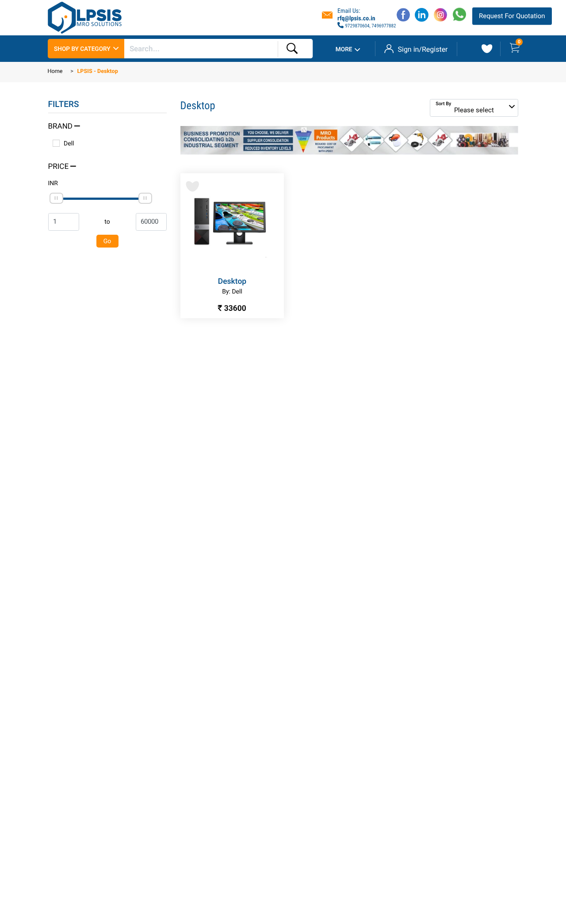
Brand (61, 126)
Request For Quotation (512, 16)
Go (107, 241)
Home (55, 72)
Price (59, 166)
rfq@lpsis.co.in (356, 18)
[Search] (292, 49)
